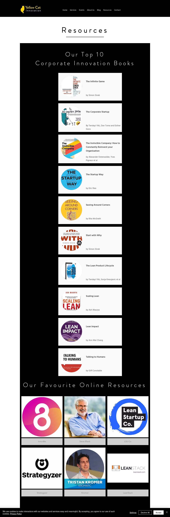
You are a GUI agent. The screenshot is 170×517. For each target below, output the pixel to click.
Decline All (145, 512)
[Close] (166, 512)
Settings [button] (133, 512)
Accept (158, 512)
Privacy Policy (16, 513)
